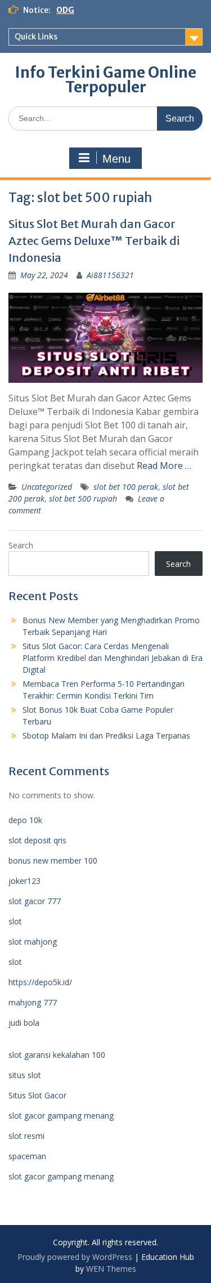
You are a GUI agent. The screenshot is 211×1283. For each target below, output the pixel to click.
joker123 (24, 880)
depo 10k (25, 820)
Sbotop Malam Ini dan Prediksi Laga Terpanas (106, 735)
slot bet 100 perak (125, 486)
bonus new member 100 (52, 860)
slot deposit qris (37, 840)
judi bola (23, 1022)
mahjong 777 (32, 1002)
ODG (65, 10)
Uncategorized (46, 486)
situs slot (24, 1075)
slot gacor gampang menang (61, 1115)
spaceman (27, 1156)
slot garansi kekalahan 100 (56, 1054)
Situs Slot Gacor (37, 1095)
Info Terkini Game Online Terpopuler (105, 79)
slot (15, 921)
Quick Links (36, 37)
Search (20, 545)
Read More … (164, 465)
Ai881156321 (110, 275)
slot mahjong (32, 941)
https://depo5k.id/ (40, 982)
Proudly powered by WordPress (74, 1256)
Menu (116, 159)
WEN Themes (111, 1268)
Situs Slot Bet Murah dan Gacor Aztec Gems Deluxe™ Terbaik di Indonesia (93, 241)
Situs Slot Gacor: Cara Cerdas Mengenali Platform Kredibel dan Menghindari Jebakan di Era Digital (113, 658)
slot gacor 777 (34, 901)
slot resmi (26, 1135)
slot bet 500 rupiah (83, 498)
